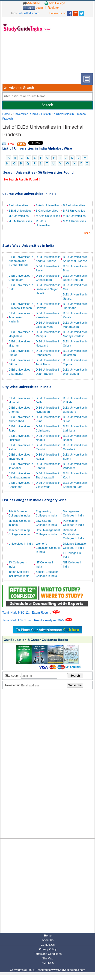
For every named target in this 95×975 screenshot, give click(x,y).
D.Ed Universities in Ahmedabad (21, 419)
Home (6, 114)
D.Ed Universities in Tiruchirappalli (48, 475)
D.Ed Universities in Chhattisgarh (48, 277)
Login (39, 7)
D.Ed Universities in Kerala (75, 315)
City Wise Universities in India (26, 387)
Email (11, 144)
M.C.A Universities (74, 221)
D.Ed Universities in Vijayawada (48, 485)
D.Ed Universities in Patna (21, 447)
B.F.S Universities (74, 210)
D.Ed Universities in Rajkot (48, 456)
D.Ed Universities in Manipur (48, 334)
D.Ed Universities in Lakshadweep (48, 324)
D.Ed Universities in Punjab (21, 353)
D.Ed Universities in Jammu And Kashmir (21, 317)
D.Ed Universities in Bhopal (75, 438)
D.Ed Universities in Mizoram (21, 343)
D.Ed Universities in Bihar (75, 268)
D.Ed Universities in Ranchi (48, 447)
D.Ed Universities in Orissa (75, 343)
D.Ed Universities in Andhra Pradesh (48, 259)
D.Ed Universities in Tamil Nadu (48, 362)
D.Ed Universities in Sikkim (21, 362)
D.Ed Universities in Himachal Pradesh (21, 306)
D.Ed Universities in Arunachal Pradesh (75, 259)
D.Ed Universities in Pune (48, 419)
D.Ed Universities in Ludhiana (75, 428)
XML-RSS (48, 963)
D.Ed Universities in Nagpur (48, 438)
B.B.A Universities (74, 205)
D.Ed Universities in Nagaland (48, 343)
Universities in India (26, 114)
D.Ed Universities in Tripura (75, 362)
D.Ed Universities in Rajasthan (75, 353)
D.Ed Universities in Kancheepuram (75, 485)
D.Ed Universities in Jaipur (21, 428)
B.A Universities (18, 205)
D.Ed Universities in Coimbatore (48, 428)
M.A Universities (19, 216)
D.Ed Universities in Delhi (21, 287)
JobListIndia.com (28, 13)
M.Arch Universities (48, 216)
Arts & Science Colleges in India (19, 513)
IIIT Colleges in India (45, 564)
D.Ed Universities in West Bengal (75, 371)
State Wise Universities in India (28, 245)
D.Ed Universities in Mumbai (21, 400)
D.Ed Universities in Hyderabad (48, 409)
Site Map (47, 958)
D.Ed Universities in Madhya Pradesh (75, 334)
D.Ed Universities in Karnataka (48, 315)
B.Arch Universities (47, 205)
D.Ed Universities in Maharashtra (75, 324)
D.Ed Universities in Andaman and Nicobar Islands (21, 261)
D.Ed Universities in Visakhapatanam (21, 475)
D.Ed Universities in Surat (75, 419)
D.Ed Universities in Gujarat (75, 296)
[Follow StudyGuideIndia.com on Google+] (75, 12)
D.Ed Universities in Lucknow (21, 438)
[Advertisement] (23, 56)
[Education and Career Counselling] (47, 588)
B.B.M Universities (20, 210)
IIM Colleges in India (18, 564)
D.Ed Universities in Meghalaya (21, 334)
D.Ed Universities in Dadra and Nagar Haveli (48, 289)
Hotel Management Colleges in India (48, 532)
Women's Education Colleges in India (48, 548)
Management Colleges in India (73, 513)
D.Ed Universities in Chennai (21, 409)
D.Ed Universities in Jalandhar (21, 466)
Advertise (33, 3)
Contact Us (48, 944)
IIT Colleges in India (72, 555)
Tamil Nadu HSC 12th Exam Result (26, 612)
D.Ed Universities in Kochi (75, 475)
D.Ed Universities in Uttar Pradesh (48, 371)
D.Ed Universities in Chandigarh (21, 277)
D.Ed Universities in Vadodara (75, 466)
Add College (56, 3)
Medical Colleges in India (19, 523)
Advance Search (21, 88)
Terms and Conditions (48, 954)
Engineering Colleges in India (46, 513)
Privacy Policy (47, 949)
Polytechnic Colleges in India (73, 523)
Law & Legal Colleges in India (46, 523)
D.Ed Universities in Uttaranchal (21, 371)
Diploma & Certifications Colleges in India (73, 534)
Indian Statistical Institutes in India (19, 574)
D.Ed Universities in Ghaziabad (21, 485)
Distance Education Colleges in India (75, 545)
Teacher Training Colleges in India (19, 532)
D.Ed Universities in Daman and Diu (75, 277)
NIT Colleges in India (72, 564)
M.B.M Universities (20, 221)
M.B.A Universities (74, 216)
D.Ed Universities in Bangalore (75, 409)
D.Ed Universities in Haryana (48, 306)
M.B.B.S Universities (43, 223)
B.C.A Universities (47, 210)
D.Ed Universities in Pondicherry (48, 353)
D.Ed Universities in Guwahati (75, 447)
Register (53, 7)
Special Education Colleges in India (47, 574)
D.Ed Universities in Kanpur (48, 466)
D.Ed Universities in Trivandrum (21, 456)
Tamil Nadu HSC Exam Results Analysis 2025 (33, 620)
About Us (47, 940)
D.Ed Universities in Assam (48, 268)
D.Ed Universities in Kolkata (75, 400)
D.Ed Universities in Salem (75, 456)
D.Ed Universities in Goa (75, 287)
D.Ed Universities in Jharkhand (75, 306)
